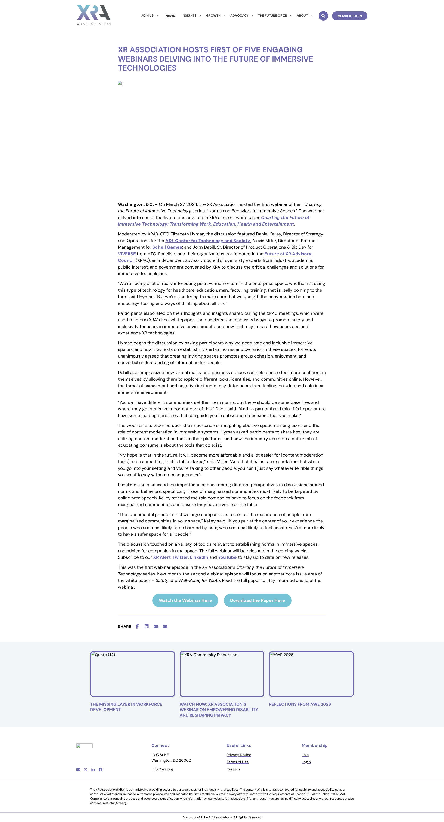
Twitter (180, 557)
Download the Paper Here (257, 600)
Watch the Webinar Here (185, 600)
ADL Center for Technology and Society (207, 241)
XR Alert (162, 557)
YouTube (227, 557)
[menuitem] (150, 15)
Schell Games (167, 247)
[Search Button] (323, 16)
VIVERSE (127, 254)
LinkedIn (199, 557)
